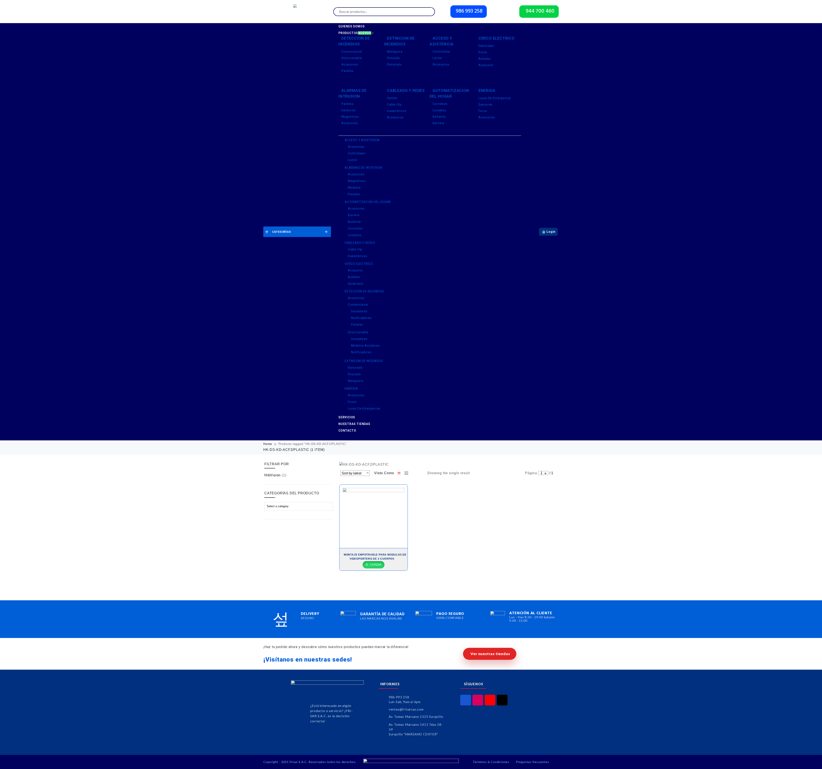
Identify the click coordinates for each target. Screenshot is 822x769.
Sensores (348, 110)
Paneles (347, 71)
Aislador (484, 58)
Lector (437, 58)
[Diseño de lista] (405, 473)
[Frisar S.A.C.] (296, 11)
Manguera (394, 51)
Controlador (442, 51)
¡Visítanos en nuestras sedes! (307, 659)
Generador (486, 46)
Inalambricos (397, 111)
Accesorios (349, 64)
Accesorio (485, 65)
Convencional (351, 51)
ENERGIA (486, 90)
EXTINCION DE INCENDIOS (399, 41)
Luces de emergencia (494, 98)
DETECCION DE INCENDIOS (354, 41)
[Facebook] (465, 700)
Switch (392, 98)
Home (267, 444)
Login (551, 231)
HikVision (272, 475)
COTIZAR (375, 564)
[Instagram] (477, 700)
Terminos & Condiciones (491, 762)
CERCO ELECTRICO (496, 38)
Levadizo (439, 110)
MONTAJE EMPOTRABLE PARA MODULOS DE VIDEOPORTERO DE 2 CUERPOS (375, 556)
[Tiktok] (502, 700)
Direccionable (351, 58)
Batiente (439, 116)
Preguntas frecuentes (532, 762)
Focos (482, 111)
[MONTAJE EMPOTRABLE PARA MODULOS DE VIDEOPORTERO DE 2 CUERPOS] (373, 516)
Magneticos (350, 116)
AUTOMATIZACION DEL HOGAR (449, 93)
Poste (482, 52)
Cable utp (394, 104)
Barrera (438, 123)
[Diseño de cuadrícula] (399, 473)
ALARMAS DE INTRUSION (352, 93)
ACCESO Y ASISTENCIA (441, 41)
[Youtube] (490, 700)
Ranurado (394, 64)
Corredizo (440, 104)
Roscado (393, 58)
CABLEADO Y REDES (406, 90)
